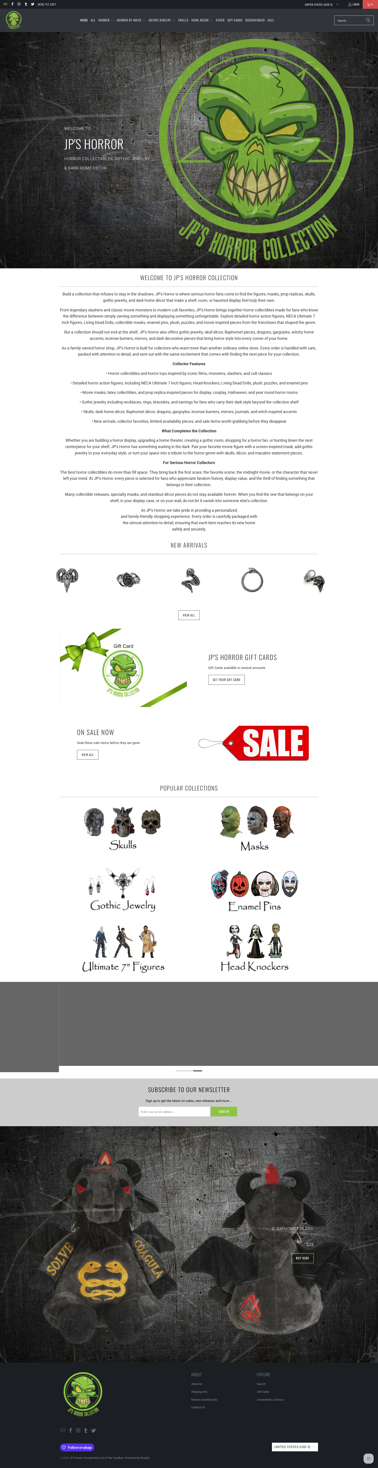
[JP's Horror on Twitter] (32, 4)
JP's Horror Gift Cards (242, 657)
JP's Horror (76, 1457)
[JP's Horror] (13, 20)
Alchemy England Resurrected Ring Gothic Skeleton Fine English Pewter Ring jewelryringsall (190, 580)
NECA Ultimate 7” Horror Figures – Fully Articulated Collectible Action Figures (123, 949)
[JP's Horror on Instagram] (19, 4)
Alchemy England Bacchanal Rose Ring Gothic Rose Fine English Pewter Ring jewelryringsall (128, 580)
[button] (106, 20)
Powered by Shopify (137, 1457)
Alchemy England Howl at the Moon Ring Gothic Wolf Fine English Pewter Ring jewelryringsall (314, 580)
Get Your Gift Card (226, 679)
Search (261, 1384)
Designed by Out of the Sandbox (104, 1457)
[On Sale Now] (254, 742)
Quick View (66, 601)
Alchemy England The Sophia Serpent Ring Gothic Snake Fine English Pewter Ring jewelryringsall (252, 580)
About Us (196, 1384)
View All (189, 615)
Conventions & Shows (270, 1399)
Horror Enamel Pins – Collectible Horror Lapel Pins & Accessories (254, 889)
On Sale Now (95, 732)
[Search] (368, 20)
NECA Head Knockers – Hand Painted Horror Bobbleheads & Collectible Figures (254, 949)
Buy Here (302, 1258)
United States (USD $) (319, 4)
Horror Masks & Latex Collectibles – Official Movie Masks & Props (254, 828)
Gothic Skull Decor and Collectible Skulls (123, 828)
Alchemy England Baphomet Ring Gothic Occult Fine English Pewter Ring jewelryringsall (66, 580)
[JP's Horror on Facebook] (12, 4)
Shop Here (189, 159)
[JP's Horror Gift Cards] (123, 668)
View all (88, 754)
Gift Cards (263, 1391)
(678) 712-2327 (47, 4)
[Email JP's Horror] (5, 4)
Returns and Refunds (204, 1399)
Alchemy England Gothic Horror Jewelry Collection (123, 889)
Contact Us (198, 1407)
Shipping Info (199, 1391)
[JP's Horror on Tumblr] (26, 4)
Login (356, 4)
